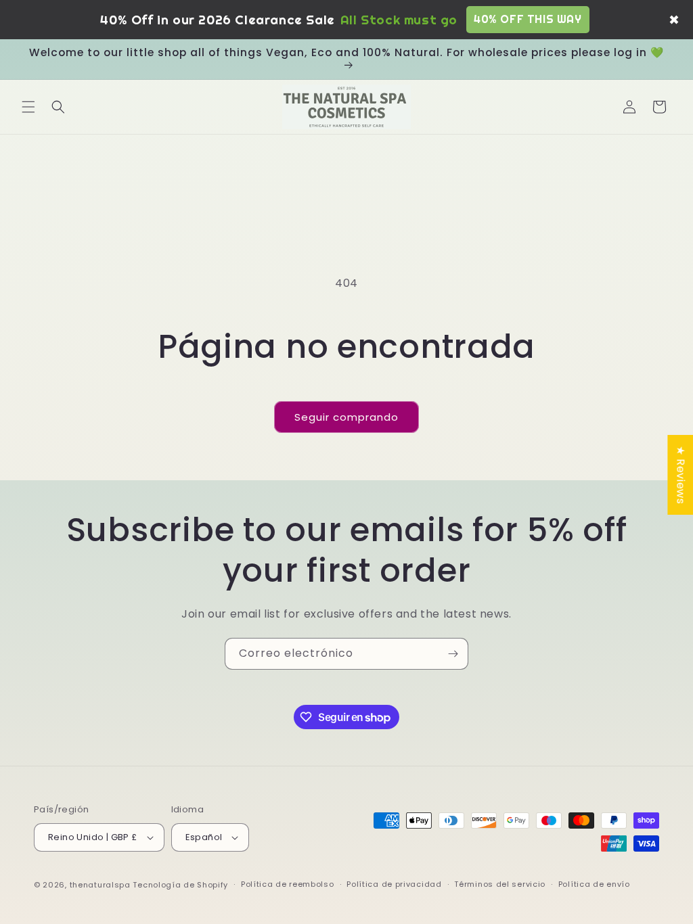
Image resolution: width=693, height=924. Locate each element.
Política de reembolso (287, 884)
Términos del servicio (499, 884)
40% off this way (528, 19)
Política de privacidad (393, 884)
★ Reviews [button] (680, 475)
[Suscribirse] (453, 654)
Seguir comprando (346, 417)
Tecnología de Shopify (180, 884)
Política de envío (594, 884)
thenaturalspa (100, 884)
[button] (28, 107)
